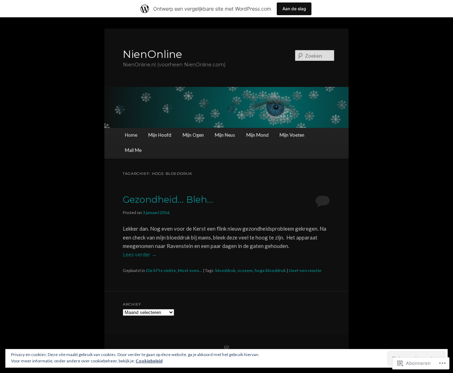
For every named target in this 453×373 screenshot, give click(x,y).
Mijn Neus (225, 135)
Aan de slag (294, 8)
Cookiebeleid (149, 360)
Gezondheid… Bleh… (168, 199)
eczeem (245, 270)
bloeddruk (225, 270)
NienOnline (152, 54)
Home (131, 135)
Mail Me (133, 150)
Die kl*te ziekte (161, 270)
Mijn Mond (257, 135)
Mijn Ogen (193, 135)
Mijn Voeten (292, 135)
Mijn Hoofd (159, 135)
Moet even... (190, 270)
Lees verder (140, 254)
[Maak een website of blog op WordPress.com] (226, 348)
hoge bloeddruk (270, 270)
